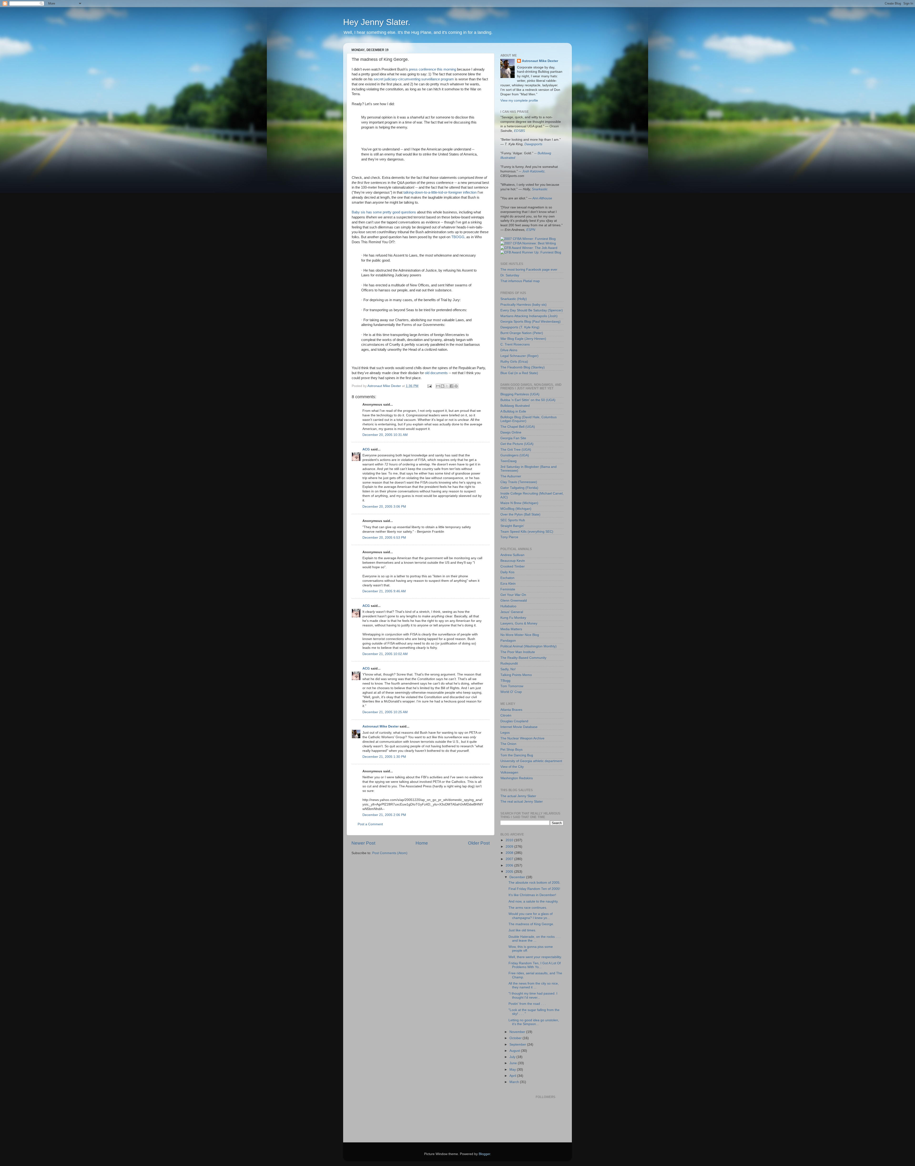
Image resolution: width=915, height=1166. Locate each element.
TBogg (505, 680)
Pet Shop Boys (511, 749)
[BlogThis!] (442, 386)
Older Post (479, 843)
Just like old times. (522, 930)
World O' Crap (511, 692)
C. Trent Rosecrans (515, 344)
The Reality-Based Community (523, 658)
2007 (510, 859)
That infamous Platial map (520, 281)
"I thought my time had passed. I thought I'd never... (532, 995)
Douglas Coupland (514, 721)
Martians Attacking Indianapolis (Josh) (529, 316)
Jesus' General (511, 612)
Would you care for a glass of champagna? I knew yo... (530, 915)
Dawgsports (533, 144)
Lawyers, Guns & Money (518, 623)
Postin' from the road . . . (527, 1004)
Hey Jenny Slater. (376, 22)
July (512, 1057)
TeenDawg (508, 461)
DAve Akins (508, 350)
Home (422, 843)
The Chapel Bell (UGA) (517, 426)
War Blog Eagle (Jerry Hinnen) (523, 339)
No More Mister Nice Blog (519, 635)
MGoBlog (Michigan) (515, 509)
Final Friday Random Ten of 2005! (534, 889)
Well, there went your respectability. (535, 957)
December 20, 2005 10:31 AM (385, 435)
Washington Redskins (516, 778)
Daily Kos (507, 572)
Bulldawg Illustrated (515, 406)
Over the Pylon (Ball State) (520, 514)
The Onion (508, 744)
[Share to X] (447, 386)
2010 (510, 840)
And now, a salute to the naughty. (533, 901)
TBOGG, (458, 237)
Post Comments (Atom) (389, 853)
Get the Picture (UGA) (517, 444)
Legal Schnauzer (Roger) (519, 356)
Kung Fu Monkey (513, 617)
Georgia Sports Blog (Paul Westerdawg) (530, 321)
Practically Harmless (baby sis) (523, 304)
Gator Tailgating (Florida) (519, 488)
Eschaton (507, 578)
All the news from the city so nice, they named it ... (533, 985)
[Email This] (438, 386)
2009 (510, 846)
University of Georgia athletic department (531, 761)
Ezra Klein (508, 583)
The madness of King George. (531, 924)
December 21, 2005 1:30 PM (384, 756)
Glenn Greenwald (513, 600)
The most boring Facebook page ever (528, 269)
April (513, 1076)
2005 (510, 871)
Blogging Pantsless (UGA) (519, 394)
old (427, 373)
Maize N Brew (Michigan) (519, 503)
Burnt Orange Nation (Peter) (521, 333)
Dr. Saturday (509, 275)
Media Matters (511, 629)
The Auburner (510, 476)
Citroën (505, 715)
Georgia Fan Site (513, 438)
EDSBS (519, 131)
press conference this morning (432, 69)
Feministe (507, 589)
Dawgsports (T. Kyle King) (519, 327)
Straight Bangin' (512, 526)
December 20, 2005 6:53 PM (384, 537)
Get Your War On (513, 595)
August (515, 1050)
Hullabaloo (508, 606)
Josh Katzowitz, (533, 171)
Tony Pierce (509, 537)
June (513, 1063)
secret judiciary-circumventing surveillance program (414, 79)
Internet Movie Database (519, 727)
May (513, 1069)
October (516, 1038)
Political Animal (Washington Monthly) (528, 646)
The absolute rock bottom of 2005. (534, 882)
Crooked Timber (512, 566)
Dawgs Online (510, 432)
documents (439, 373)
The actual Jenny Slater (518, 796)
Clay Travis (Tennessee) (518, 482)
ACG (366, 449)
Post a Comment (370, 824)
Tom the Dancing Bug (516, 755)
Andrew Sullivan (512, 555)
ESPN (530, 230)
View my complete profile (519, 100)
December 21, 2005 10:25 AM (385, 712)
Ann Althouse (542, 198)
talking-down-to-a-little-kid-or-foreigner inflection (440, 192)
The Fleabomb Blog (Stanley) (522, 367)
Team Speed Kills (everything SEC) (526, 531)
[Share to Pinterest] (456, 386)
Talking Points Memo (516, 675)
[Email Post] (429, 386)
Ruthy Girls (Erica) (514, 361)
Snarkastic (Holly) (513, 299)
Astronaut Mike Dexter (380, 726)
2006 (510, 865)
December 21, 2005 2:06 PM (384, 815)
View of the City (512, 767)
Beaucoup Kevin (512, 560)
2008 (510, 853)
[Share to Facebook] (451, 386)
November (517, 1032)
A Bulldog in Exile (513, 411)
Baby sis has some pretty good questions (384, 212)
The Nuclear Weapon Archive (522, 738)
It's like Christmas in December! (532, 895)
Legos (505, 732)
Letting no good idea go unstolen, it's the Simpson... (533, 1022)
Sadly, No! (508, 669)
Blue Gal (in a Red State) (519, 373)
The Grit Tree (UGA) (515, 449)
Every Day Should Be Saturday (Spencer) (531, 310)
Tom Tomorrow (511, 686)
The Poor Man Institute (517, 652)
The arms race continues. (527, 907)
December (517, 877)
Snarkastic (540, 189)
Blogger (484, 1154)
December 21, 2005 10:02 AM (385, 654)
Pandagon (508, 640)
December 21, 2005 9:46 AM (384, 591)
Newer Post (363, 843)
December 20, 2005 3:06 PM (384, 506)
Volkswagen (509, 772)
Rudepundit (509, 663)
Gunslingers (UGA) (514, 455)
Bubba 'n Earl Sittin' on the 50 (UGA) (527, 400)
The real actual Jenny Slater (521, 801)
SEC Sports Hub (512, 520)
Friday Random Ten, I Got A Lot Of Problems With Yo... (534, 965)
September (518, 1044)
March (514, 1082)
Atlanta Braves (511, 710)
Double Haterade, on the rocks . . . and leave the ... (534, 938)
